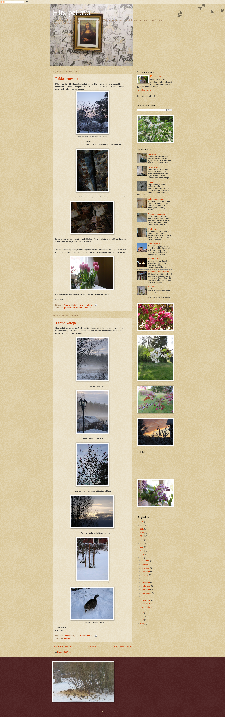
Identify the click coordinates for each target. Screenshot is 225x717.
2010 (142, 620)
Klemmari (157, 76)
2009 (142, 624)
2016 (142, 547)
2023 (142, 522)
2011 (142, 616)
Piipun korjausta (154, 244)
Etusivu (92, 646)
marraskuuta (147, 564)
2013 (142, 558)
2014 (142, 554)
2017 (142, 543)
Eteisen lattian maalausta (157, 214)
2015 (142, 551)
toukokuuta (146, 586)
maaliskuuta (147, 593)
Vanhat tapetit (153, 167)
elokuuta (145, 575)
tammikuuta (146, 600)
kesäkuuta (146, 582)
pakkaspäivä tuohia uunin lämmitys (77, 308)
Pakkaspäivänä (66, 78)
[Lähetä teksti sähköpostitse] (96, 305)
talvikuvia (67, 638)
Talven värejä (65, 322)
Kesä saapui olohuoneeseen (158, 272)
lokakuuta (146, 568)
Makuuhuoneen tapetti (156, 199)
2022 (142, 525)
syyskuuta (146, 572)
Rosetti (150, 182)
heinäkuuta (146, 579)
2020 (142, 533)
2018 (142, 540)
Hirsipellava (72, 12)
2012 (142, 613)
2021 (142, 529)
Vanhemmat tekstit (122, 646)
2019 (142, 536)
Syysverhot (152, 287)
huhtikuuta (146, 590)
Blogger (125, 712)
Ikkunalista (152, 154)
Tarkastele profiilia (144, 90)
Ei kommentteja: (86, 305)
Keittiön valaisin (154, 259)
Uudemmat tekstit (62, 646)
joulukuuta (146, 561)
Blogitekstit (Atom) (64, 652)
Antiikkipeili (152, 229)
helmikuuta (146, 597)
